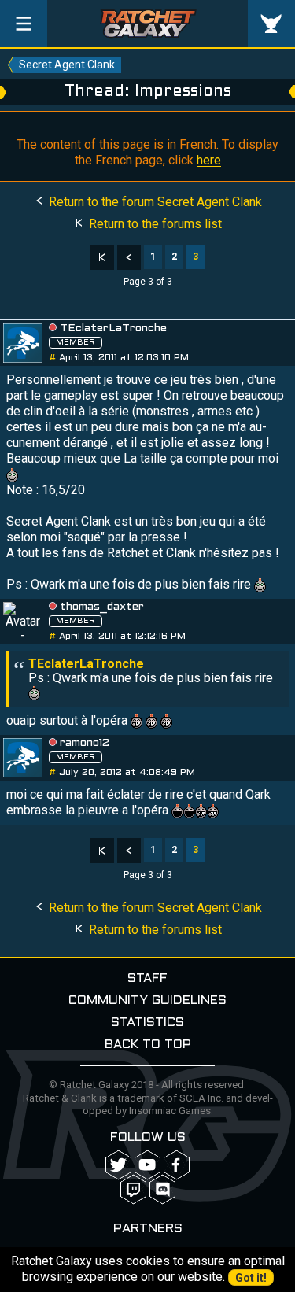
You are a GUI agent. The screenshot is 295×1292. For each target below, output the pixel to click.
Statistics (147, 1022)
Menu (23, 23)
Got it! (251, 1278)
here (209, 160)
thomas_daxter (102, 607)
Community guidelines (147, 1000)
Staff (147, 978)
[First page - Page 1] (102, 257)
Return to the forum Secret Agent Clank (154, 201)
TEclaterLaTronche (113, 328)
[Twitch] (133, 1189)
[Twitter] (118, 1164)
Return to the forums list (154, 223)
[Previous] (129, 257)
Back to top (148, 1044)
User (271, 23)
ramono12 (84, 743)
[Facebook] (177, 1164)
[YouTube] (147, 1164)
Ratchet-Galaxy (148, 23)
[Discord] (162, 1189)
